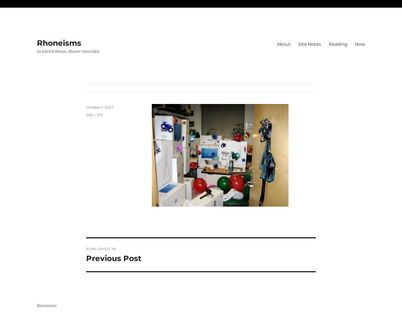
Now (360, 44)
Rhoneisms (59, 43)
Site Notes (309, 44)
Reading (338, 44)
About (284, 44)
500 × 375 (94, 115)
